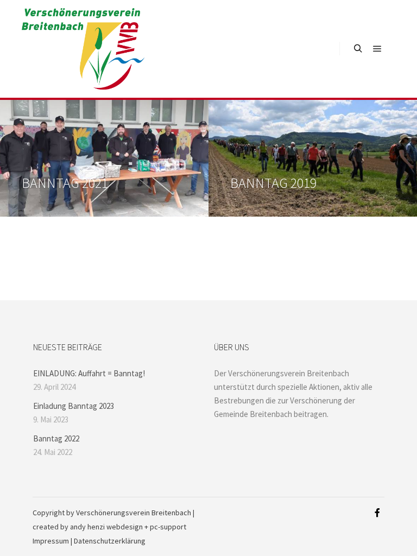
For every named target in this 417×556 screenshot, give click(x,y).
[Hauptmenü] (377, 49)
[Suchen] (358, 49)
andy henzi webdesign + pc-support (128, 527)
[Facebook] (377, 513)
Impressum (51, 541)
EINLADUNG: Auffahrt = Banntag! (89, 373)
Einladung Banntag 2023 (73, 406)
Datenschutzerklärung (110, 541)
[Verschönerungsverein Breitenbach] (83, 49)
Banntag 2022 (56, 438)
